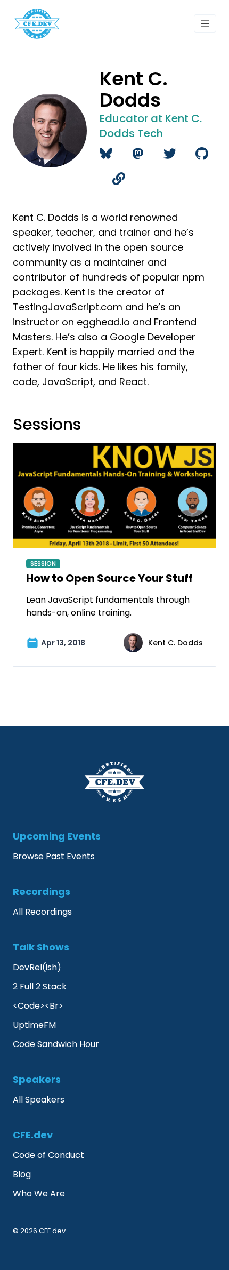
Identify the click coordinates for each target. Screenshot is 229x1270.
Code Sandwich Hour (56, 1044)
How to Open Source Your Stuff (109, 578)
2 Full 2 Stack (40, 986)
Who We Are (39, 1193)
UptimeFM (34, 1025)
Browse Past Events (54, 856)
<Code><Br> (38, 1006)
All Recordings (42, 912)
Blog (22, 1174)
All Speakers (38, 1099)
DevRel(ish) (37, 967)
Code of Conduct (48, 1155)
